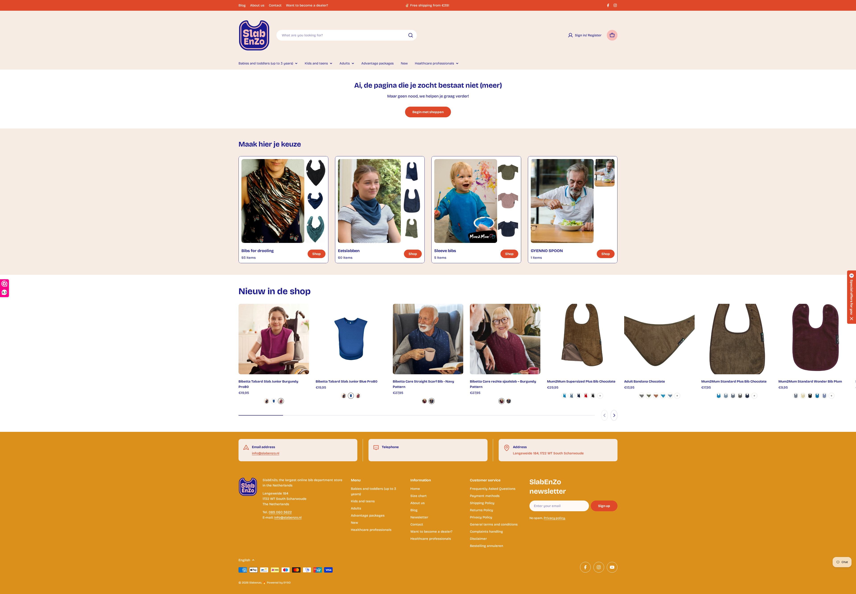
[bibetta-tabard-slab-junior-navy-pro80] (266, 401)
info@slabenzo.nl (265, 453)
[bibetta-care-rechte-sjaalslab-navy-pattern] (431, 401)
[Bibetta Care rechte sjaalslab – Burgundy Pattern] (505, 339)
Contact (275, 5)
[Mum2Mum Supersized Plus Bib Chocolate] (582, 339)
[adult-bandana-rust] (656, 395)
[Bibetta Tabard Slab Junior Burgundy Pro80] (274, 339)
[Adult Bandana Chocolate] (659, 339)
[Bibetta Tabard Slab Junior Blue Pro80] (351, 339)
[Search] (410, 35)
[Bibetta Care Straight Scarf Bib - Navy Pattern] (428, 339)
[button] (851, 297)
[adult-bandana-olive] (649, 395)
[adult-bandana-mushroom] (641, 395)
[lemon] (803, 395)
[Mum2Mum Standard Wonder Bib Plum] (813, 339)
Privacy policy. (555, 518)
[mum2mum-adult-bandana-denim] (670, 395)
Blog (242, 5)
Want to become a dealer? (307, 5)
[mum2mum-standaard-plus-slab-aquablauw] (719, 395)
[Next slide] (614, 415)
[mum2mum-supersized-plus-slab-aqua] (564, 395)
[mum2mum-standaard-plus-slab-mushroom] (740, 395)
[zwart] (810, 395)
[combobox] (346, 35)
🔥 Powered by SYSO (277, 582)
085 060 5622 (280, 512)
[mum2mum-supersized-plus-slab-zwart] (593, 395)
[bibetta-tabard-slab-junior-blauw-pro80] (274, 401)
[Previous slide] (604, 415)
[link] (315, 172)
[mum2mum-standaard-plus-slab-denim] (726, 395)
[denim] (824, 395)
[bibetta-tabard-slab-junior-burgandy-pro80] (281, 401)
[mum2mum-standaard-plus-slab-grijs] (733, 395)
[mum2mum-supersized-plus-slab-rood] (586, 395)
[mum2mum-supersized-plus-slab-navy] (579, 395)
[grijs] (796, 395)
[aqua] (817, 395)
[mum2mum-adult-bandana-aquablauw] (663, 395)
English (244, 560)
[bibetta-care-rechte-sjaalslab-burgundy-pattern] (424, 401)
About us (257, 5)
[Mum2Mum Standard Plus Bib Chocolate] (736, 339)
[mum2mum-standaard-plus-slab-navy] (747, 395)
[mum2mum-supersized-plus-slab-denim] (571, 395)
